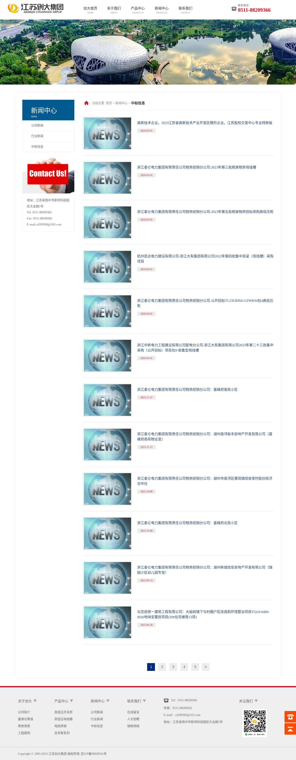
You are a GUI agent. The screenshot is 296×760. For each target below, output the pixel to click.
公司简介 (24, 712)
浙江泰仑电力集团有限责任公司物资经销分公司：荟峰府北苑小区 (187, 523)
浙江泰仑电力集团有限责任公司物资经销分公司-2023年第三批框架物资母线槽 (196, 167)
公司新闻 (37, 125)
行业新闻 (37, 136)
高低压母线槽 (63, 719)
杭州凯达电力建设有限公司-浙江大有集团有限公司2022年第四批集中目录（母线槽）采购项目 (205, 258)
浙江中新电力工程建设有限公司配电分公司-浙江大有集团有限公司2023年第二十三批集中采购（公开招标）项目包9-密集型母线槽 (205, 347)
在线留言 (133, 712)
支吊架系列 (62, 733)
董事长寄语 (25, 719)
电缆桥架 (60, 726)
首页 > (110, 103)
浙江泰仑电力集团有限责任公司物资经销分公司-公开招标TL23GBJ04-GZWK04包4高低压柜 (205, 303)
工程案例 (24, 733)
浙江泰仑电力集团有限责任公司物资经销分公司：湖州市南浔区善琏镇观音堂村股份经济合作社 (204, 481)
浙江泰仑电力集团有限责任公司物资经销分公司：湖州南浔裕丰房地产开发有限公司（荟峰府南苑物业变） (204, 436)
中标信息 (37, 146)
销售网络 (133, 726)
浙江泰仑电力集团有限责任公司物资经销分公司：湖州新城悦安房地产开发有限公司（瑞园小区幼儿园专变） (204, 570)
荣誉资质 (24, 726)
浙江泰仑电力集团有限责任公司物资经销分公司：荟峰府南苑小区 (187, 389)
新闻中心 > (122, 103)
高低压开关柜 (63, 712)
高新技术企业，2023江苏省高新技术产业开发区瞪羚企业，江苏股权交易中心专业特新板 (204, 123)
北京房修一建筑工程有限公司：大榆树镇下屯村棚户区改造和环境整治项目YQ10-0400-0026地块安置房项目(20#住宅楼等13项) (203, 614)
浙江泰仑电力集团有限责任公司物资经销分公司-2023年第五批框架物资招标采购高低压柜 (205, 212)
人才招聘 (133, 719)
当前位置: (98, 103)
